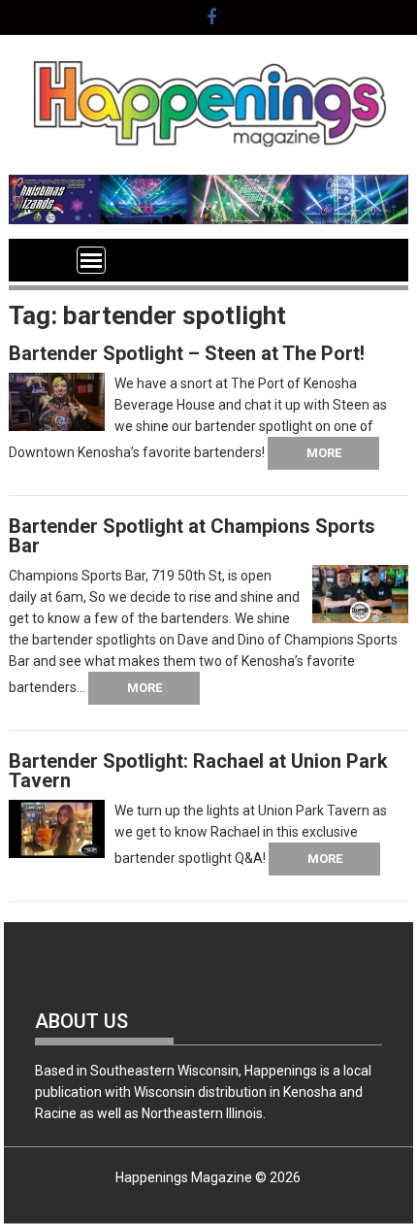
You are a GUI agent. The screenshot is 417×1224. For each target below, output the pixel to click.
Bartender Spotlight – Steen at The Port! (187, 353)
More (323, 453)
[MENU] (91, 260)
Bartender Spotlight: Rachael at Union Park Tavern (198, 770)
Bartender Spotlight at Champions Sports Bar (192, 535)
